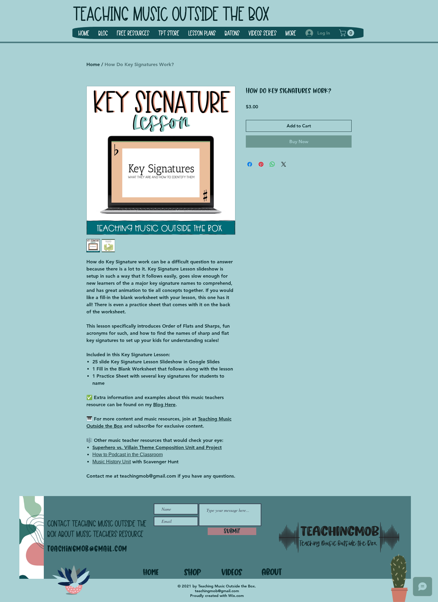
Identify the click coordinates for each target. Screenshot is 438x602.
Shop (192, 572)
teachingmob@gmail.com (87, 549)
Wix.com (236, 595)
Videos (232, 572)
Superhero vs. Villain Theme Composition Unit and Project (157, 447)
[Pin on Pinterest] (261, 164)
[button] (347, 32)
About (272, 572)
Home (93, 64)
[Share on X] (283, 164)
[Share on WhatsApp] (272, 164)
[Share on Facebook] (249, 164)
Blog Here (164, 404)
